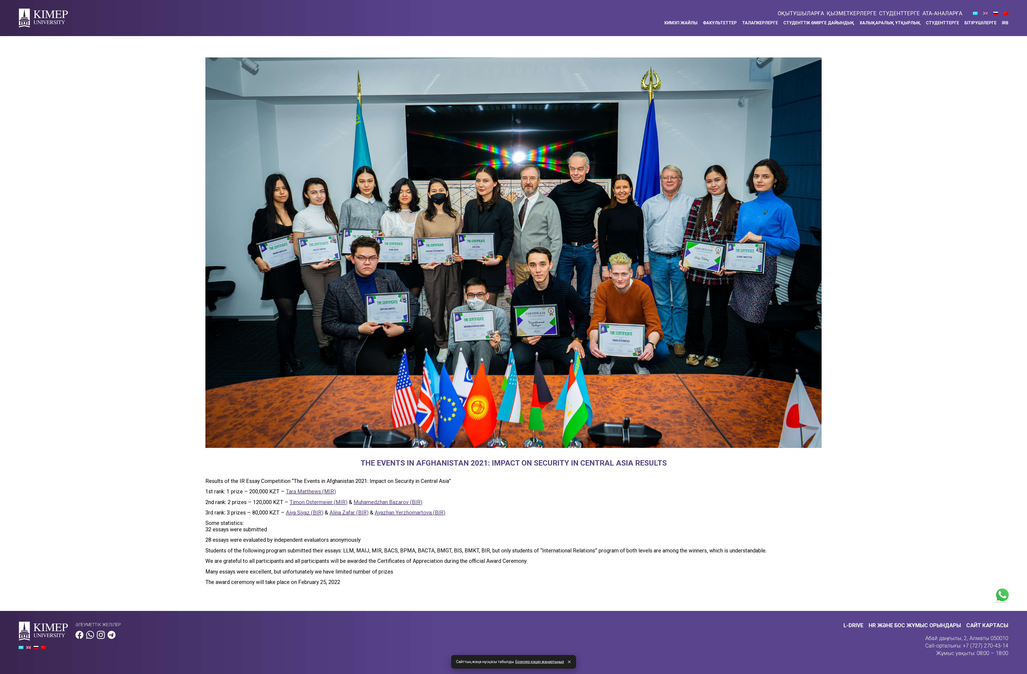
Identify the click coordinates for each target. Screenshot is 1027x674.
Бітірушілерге (980, 22)
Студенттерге (899, 13)
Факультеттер (720, 22)
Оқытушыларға (801, 13)
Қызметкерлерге (851, 13)
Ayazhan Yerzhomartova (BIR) (410, 512)
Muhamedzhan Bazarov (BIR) (388, 502)
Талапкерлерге (760, 22)
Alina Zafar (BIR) (349, 512)
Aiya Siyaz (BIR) (304, 512)
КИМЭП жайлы (681, 22)
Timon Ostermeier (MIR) (318, 502)
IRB (1005, 22)
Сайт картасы (987, 625)
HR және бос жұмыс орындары (915, 625)
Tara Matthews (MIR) (311, 491)
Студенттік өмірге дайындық (818, 22)
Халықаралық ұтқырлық (890, 22)
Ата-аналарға (942, 13)
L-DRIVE (853, 625)
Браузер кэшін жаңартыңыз (539, 662)
